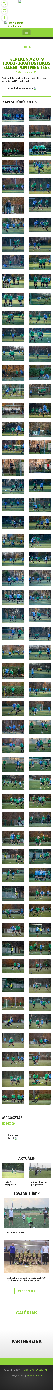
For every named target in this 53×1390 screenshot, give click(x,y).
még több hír (26, 1291)
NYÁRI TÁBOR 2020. (16, 1232)
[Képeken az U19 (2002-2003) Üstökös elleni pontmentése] (4, 1123)
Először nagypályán (10, 1183)
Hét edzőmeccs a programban (39, 1183)
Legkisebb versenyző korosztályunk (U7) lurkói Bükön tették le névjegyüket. (26, 1279)
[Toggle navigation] (26, 32)
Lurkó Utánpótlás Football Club (35, 1370)
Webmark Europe (34, 1375)
